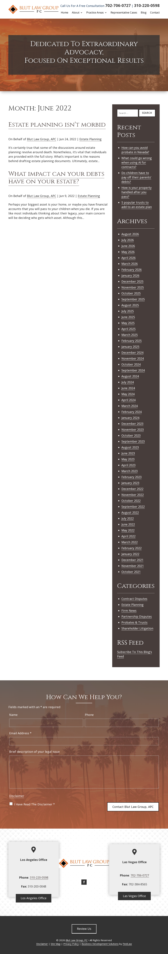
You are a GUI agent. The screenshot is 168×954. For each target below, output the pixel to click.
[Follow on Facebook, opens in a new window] (84, 882)
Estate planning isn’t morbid (57, 124)
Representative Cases (124, 12)
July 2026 (127, 240)
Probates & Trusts (134, 622)
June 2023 (128, 453)
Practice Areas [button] (95, 12)
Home (64, 12)
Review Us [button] (84, 929)
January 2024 (130, 418)
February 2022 (131, 548)
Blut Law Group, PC (76, 940)
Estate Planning (90, 139)
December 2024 (132, 352)
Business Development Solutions (100, 943)
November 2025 (132, 287)
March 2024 (129, 406)
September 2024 (133, 370)
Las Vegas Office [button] (134, 896)
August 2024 (130, 376)
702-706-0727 (118, 5)
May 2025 (128, 323)
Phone (89, 715)
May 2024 (128, 394)
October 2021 (131, 572)
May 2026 (128, 252)
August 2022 (130, 512)
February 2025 (131, 341)
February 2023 (131, 477)
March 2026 (129, 264)
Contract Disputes (134, 599)
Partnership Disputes (136, 616)
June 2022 (128, 524)
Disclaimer (16, 796)
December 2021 (132, 560)
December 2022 (132, 489)
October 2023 (131, 435)
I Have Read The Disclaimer (34, 804)
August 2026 (130, 234)
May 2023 (128, 459)
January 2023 (130, 483)
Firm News (128, 611)
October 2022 (131, 501)
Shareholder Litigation (137, 628)
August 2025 (130, 305)
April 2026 (128, 258)
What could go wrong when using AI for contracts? (136, 162)
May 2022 (128, 530)
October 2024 (131, 364)
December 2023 (132, 424)
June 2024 (128, 388)
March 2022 (129, 542)
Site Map (56, 943)
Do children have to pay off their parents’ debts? (136, 177)
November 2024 (132, 358)
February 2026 (131, 270)
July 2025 (127, 311)
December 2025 (132, 281)
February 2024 (131, 412)
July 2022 (127, 518)
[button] (164, 930)
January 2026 (130, 275)
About (75, 12)
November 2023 (132, 429)
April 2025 (128, 329)
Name (13, 715)
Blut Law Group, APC (41, 139)
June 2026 (128, 246)
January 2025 (130, 347)
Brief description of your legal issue (34, 752)
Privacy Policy (71, 943)
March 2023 (129, 471)
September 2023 (133, 441)
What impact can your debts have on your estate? (56, 178)
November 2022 (132, 495)
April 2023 (128, 465)
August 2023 (130, 447)
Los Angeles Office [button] (33, 898)
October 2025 (131, 293)
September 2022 (133, 507)
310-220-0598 (147, 5)
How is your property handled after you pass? (136, 192)
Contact (155, 12)
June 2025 (128, 317)
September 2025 (133, 299)
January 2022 (130, 554)
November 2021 (132, 566)
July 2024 (127, 382)
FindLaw (127, 943)
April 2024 (128, 400)
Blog (144, 12)
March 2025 (129, 335)
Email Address (20, 733)
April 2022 (128, 536)
